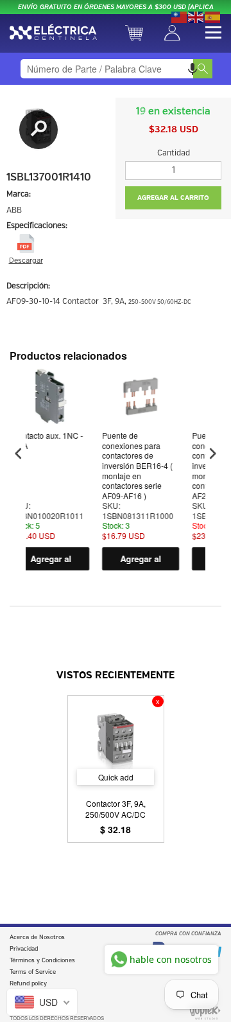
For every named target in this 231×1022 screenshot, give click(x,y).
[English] (196, 16)
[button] (192, 69)
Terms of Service (33, 972)
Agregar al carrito (114, 561)
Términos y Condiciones (42, 961)
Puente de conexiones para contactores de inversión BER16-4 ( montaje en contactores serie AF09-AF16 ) (111, 465)
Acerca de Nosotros (37, 937)
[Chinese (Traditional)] (179, 16)
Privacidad (24, 949)
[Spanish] (213, 16)
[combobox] (115, 68)
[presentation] (19, 453)
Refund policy (28, 984)
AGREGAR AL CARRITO (173, 198)
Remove (158, 701)
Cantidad (173, 153)
